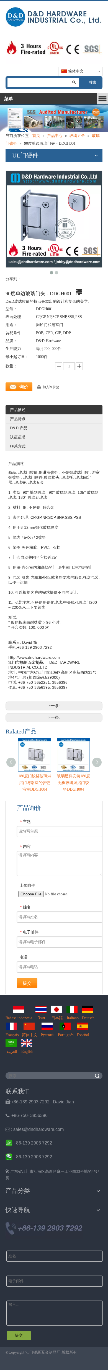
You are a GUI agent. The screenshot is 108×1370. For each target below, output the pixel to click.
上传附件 (27, 885)
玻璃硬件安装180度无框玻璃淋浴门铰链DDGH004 (73, 783)
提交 (27, 983)
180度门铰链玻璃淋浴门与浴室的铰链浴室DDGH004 (34, 783)
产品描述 (17, 410)
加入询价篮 (51, 387)
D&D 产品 (18, 428)
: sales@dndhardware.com (35, 1129)
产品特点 (17, 419)
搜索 (92, 82)
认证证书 (17, 437)
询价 (23, 386)
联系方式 (17, 446)
